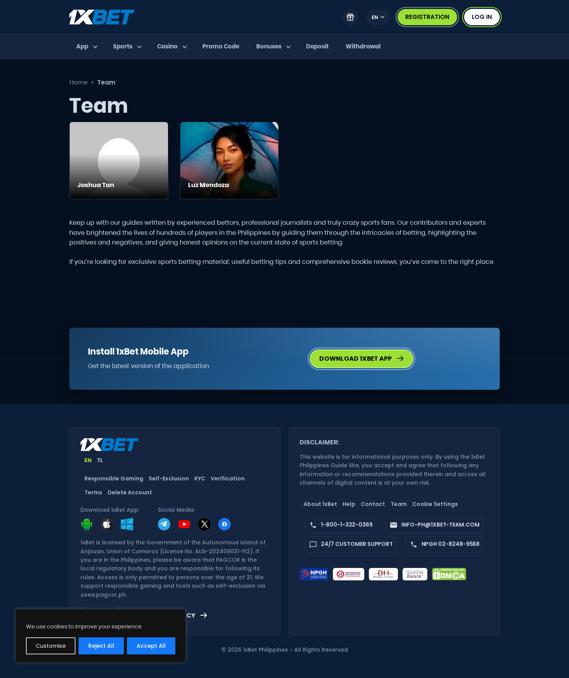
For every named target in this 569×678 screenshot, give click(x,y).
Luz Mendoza (208, 185)
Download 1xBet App (355, 358)
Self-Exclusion (169, 478)
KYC (199, 478)
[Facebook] (224, 524)
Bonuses (268, 46)
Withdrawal (363, 46)
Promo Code (220, 46)
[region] (100, 636)
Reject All (101, 646)
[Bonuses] (350, 17)
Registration (427, 17)
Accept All (151, 646)
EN (375, 17)
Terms (93, 492)
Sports (122, 46)
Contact (373, 504)
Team (399, 504)
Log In (482, 17)
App (82, 46)
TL (100, 460)
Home (78, 82)
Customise (51, 646)
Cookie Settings (435, 504)
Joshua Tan (95, 185)
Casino (167, 46)
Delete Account (130, 492)
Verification (228, 478)
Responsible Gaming (113, 478)
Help (349, 504)
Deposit (317, 46)
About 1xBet (320, 504)
